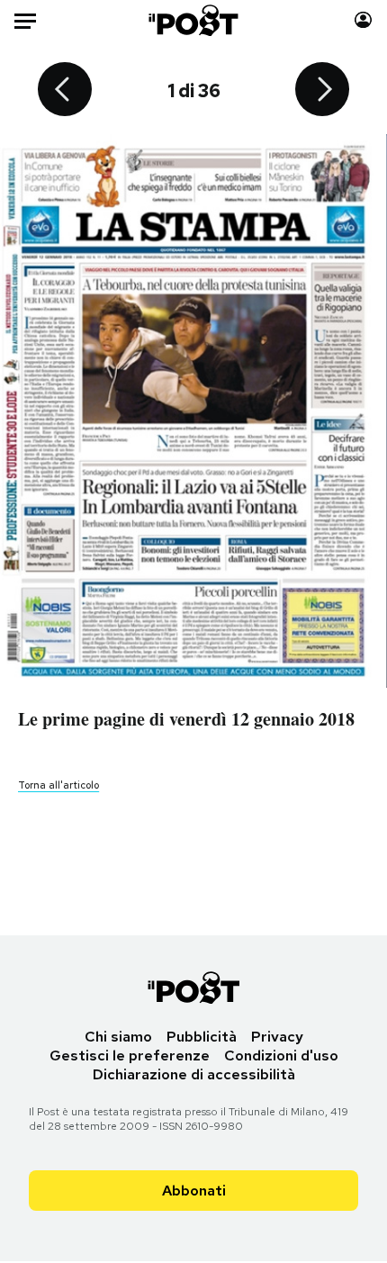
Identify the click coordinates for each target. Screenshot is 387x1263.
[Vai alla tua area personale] (363, 20)
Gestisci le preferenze (130, 1055)
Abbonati (194, 1190)
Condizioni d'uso (281, 1055)
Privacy (277, 1036)
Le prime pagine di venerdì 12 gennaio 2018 (186, 719)
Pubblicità (201, 1036)
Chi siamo (118, 1036)
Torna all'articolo (58, 785)
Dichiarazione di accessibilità (194, 1074)
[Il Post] (194, 20)
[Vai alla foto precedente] (65, 91)
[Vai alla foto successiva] (322, 91)
